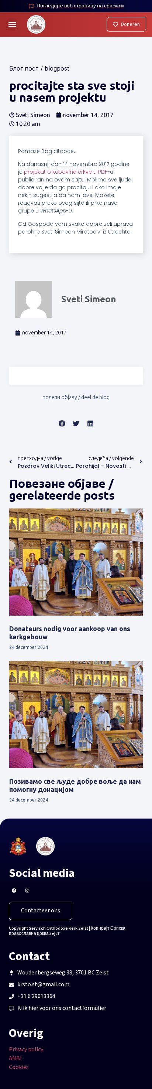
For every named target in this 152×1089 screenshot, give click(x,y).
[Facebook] (14, 890)
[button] (12, 24)
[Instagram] (27, 890)
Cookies (19, 1067)
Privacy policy (26, 1050)
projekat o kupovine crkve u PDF (65, 172)
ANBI (15, 1058)
